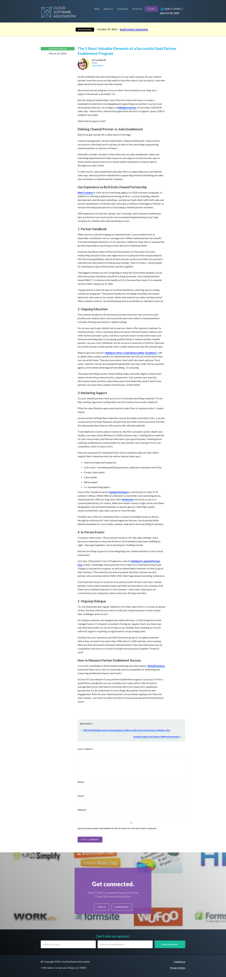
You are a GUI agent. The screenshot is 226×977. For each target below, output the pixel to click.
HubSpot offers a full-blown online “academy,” (131, 352)
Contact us (179, 961)
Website (82, 809)
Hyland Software (119, 492)
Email (81, 796)
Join (151, 8)
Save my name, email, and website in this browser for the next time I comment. (117, 828)
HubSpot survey (126, 107)
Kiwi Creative (85, 192)
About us (108, 8)
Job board (122, 8)
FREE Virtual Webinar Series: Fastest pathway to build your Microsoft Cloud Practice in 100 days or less (126, 730)
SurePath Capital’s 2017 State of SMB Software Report (156, 736)
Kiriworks (127, 499)
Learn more (122, 907)
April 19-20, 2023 (171, 10)
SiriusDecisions (156, 665)
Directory (137, 8)
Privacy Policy (177, 967)
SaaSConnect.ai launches (134, 29)
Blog (96, 8)
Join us (101, 907)
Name (81, 782)
